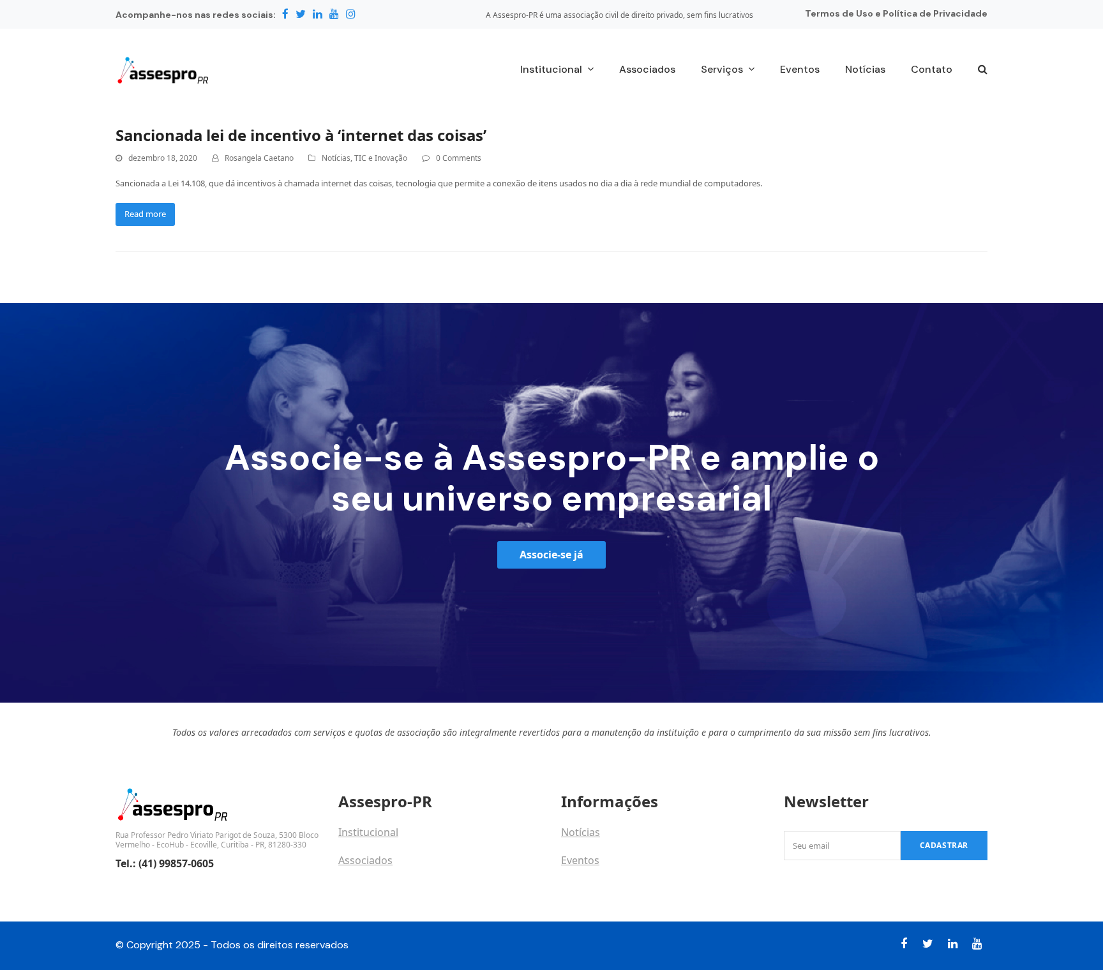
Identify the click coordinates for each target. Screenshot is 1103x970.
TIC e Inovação (380, 158)
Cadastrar (944, 845)
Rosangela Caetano (259, 158)
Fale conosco (369, 888)
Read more (145, 214)
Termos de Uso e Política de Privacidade (896, 13)
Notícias (336, 158)
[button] (982, 70)
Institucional (368, 832)
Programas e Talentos (614, 888)
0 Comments (458, 158)
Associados (365, 860)
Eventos (580, 860)
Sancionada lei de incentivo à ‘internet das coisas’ (301, 135)
